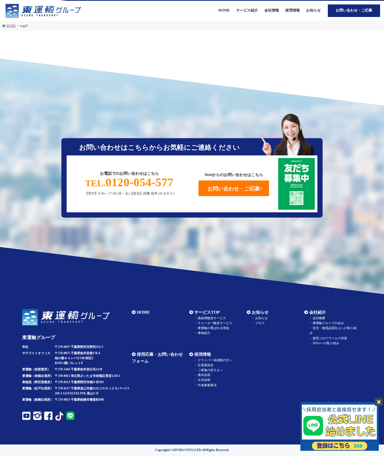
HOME (11, 26)
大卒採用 (204, 380)
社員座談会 (205, 365)
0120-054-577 (129, 182)
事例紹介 (204, 333)
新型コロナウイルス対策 (330, 338)
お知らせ (313, 10)
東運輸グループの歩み (328, 323)
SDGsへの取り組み (326, 343)
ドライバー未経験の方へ (215, 360)
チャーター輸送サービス (215, 323)
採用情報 (202, 354)
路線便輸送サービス (212, 318)
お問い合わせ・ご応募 (354, 10)
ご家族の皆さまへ (210, 370)
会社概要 (319, 318)
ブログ (260, 323)
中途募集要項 (207, 385)
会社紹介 (317, 312)
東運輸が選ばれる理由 (213, 328)
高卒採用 (204, 375)
